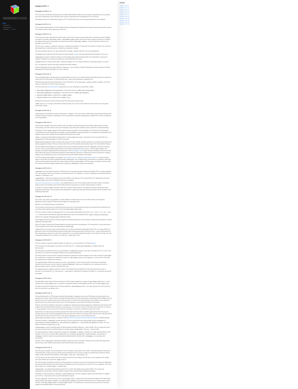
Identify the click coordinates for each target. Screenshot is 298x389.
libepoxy (93, 243)
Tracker (76, 54)
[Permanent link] (50, 11)
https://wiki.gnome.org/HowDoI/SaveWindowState (81, 318)
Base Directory (53, 87)
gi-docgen (10, 29)
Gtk (4, 23)
